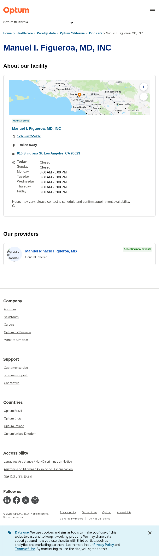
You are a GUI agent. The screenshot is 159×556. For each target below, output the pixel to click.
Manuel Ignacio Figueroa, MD (51, 251)
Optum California (15, 22)
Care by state (46, 33)
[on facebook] (16, 500)
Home (7, 33)
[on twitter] (25, 500)
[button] (79, 95)
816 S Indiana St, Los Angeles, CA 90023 (48, 153)
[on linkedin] (7, 500)
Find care (95, 33)
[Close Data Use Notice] (149, 532)
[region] (79, 97)
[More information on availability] (13, 205)
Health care (25, 33)
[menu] (152, 11)
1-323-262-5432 (29, 136)
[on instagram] (35, 500)
